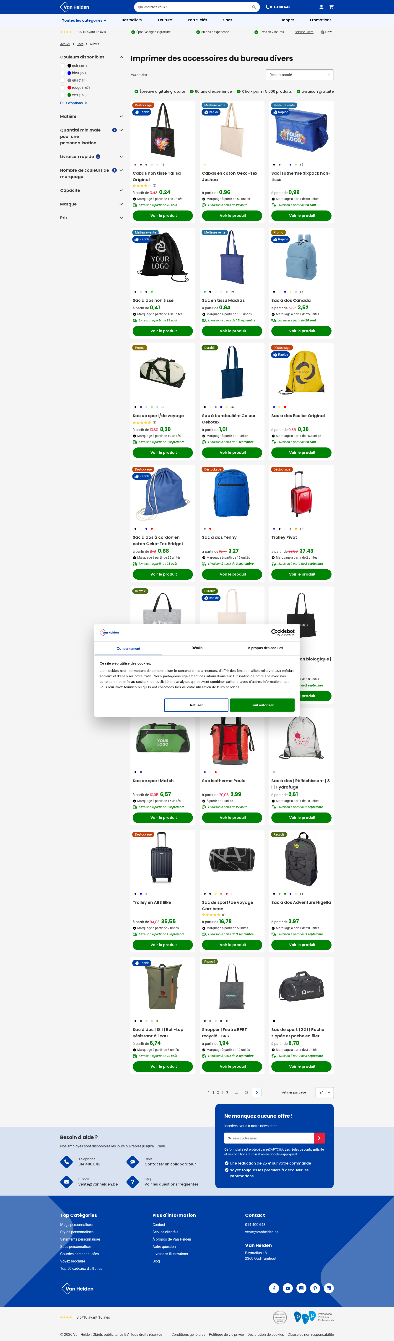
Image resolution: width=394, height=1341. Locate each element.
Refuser (196, 705)
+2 (301, 164)
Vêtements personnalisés (80, 1239)
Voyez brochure (72, 1261)
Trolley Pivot (284, 537)
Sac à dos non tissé (153, 300)
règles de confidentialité (307, 1149)
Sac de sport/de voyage (158, 415)
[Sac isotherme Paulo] (232, 737)
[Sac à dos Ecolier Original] (301, 372)
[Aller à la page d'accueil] (74, 7)
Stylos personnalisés (76, 1232)
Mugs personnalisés (76, 1225)
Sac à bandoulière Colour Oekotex (229, 419)
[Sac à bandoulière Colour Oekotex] (232, 372)
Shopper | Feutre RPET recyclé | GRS (224, 1033)
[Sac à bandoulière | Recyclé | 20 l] (163, 616)
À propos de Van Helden (172, 1239)
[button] (121, 57)
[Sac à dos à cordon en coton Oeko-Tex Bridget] (163, 494)
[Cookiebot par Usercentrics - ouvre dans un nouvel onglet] (275, 632)
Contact (159, 1225)
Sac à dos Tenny (219, 537)
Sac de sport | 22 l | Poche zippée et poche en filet (297, 1033)
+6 (163, 164)
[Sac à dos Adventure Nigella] (301, 859)
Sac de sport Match (153, 781)
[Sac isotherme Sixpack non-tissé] (301, 130)
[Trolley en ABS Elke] (163, 859)
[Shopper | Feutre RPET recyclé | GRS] (232, 986)
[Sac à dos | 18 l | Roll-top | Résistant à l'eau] (163, 986)
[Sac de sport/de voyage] (163, 372)
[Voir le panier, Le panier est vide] (331, 7)
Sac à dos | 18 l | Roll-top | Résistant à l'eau (159, 1033)
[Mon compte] (321, 7)
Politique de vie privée (226, 1334)
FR (327, 32)
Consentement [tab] (128, 648)
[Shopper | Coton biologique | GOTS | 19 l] (301, 616)
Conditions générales (188, 1334)
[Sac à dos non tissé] (163, 257)
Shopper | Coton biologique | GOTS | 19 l (301, 662)
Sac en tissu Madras (223, 300)
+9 (232, 292)
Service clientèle (165, 1232)
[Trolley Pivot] (301, 494)
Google (275, 1154)
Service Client (304, 32)
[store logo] (127, 1288)
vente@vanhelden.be (261, 1232)
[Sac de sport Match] (163, 737)
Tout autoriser (262, 705)
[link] (202, 1092)
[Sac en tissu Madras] (232, 257)
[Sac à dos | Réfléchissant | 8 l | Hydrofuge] (301, 737)
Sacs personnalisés (75, 1246)
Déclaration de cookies (265, 1334)
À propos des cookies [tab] (265, 647)
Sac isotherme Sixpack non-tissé (301, 176)
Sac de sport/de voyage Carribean (227, 905)
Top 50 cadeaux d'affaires (81, 1268)
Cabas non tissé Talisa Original (157, 176)
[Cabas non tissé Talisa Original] (163, 130)
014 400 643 (280, 7)
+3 (301, 292)
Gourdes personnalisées (79, 1254)
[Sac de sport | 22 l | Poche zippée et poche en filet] (301, 986)
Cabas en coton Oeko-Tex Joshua (229, 176)
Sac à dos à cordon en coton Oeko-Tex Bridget (158, 540)
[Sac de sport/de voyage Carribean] (232, 859)
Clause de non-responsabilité (311, 1334)
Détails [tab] (197, 647)
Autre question (164, 1246)
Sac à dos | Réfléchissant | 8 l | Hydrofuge (300, 784)
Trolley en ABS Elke (152, 902)
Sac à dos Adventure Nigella (301, 902)
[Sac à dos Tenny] (232, 494)
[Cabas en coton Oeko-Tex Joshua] (232, 130)
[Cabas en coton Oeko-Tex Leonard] (232, 616)
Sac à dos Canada (291, 300)
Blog (156, 1261)
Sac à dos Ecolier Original (298, 415)
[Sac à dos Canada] (301, 257)
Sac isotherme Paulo (224, 781)
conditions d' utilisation (248, 1154)
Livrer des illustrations (170, 1254)
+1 (163, 407)
